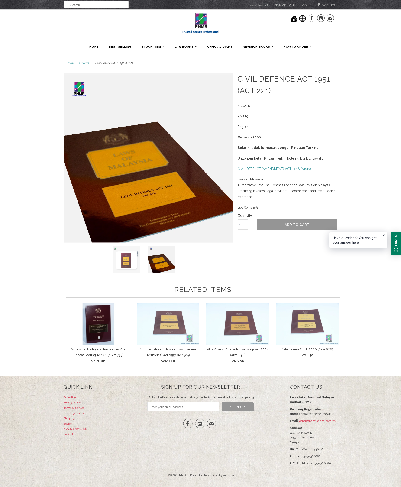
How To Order (296, 46)
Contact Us (259, 4)
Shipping (69, 418)
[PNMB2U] (200, 23)
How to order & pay (75, 428)
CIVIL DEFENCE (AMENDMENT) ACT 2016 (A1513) (274, 169)
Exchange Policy (74, 413)
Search (68, 423)
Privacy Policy (72, 402)
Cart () (328, 4)
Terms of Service (74, 407)
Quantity (245, 215)
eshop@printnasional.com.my (317, 420)
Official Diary (220, 46)
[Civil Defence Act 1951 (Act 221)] (148, 158)
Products (84, 63)
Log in (306, 4)
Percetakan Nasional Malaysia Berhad (212, 475)
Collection (70, 397)
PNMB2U (183, 475)
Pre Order (69, 434)
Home (94, 46)
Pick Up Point (285, 4)
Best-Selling (120, 46)
